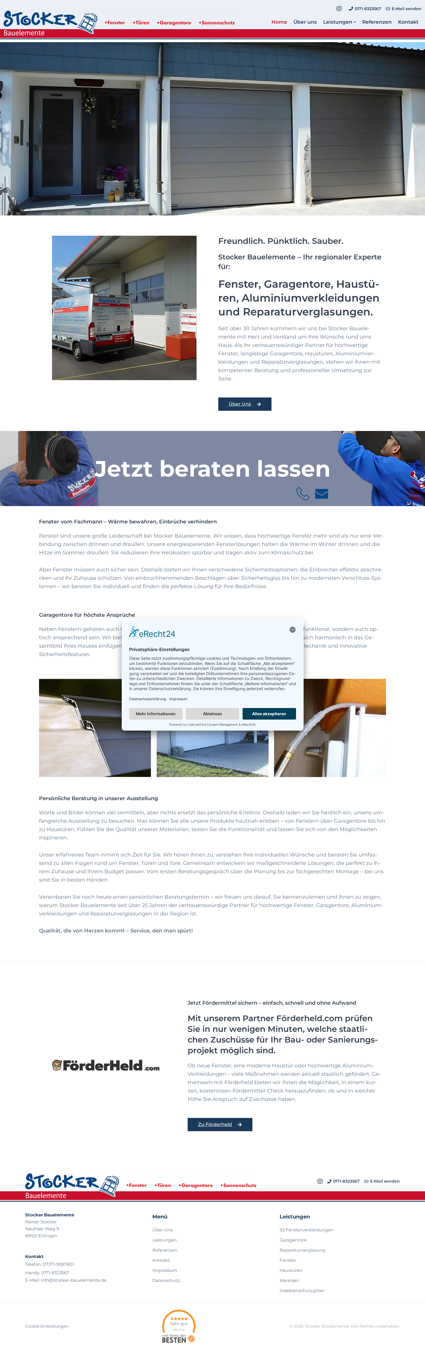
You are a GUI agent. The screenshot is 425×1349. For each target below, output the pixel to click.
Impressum (164, 1270)
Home (279, 22)
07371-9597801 (58, 1264)
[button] (8, 129)
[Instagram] (339, 8)
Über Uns (162, 1230)
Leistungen (337, 22)
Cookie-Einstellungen (46, 1326)
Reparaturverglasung (302, 1250)
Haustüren (291, 1270)
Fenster (288, 1260)
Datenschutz (166, 1280)
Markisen (289, 1280)
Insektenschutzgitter (302, 1290)
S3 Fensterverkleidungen (306, 1230)
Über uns (305, 22)
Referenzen (377, 22)
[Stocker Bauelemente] (119, 25)
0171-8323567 (55, 1272)
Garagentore (293, 1240)
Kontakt (408, 22)
